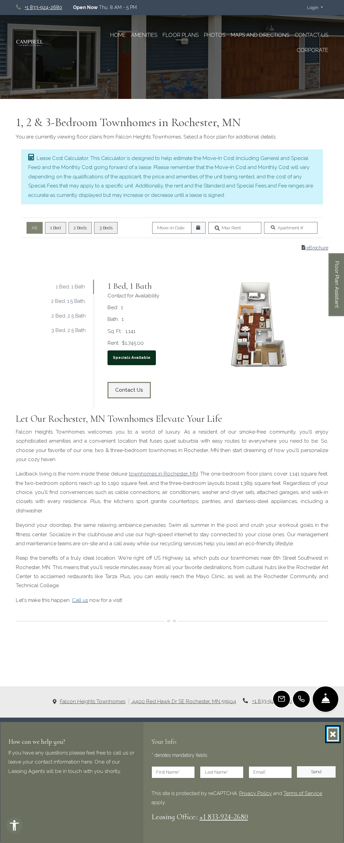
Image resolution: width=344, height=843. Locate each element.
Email (259, 772)
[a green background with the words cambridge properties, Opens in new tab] (43, 42)
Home (118, 35)
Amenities (144, 35)
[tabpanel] (214, 343)
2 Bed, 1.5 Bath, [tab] (68, 301)
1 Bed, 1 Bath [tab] (70, 287)
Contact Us (311, 35)
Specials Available (131, 357)
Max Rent (231, 227)
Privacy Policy (255, 793)
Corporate (314, 50)
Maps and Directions (260, 35)
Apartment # (290, 227)
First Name (168, 772)
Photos (214, 35)
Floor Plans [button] (181, 35)
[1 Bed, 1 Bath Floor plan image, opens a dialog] (259, 324)
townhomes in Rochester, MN (163, 474)
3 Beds (106, 227)
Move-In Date (170, 227)
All (34, 227)
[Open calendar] (198, 228)
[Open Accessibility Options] (14, 827)
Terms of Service (303, 793)
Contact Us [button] (133, 390)
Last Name (216, 772)
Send (316, 771)
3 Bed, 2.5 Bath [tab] (68, 330)
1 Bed (55, 227)
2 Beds (80, 227)
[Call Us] (301, 699)
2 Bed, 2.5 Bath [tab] (68, 316)
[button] (315, 8)
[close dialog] (333, 734)
